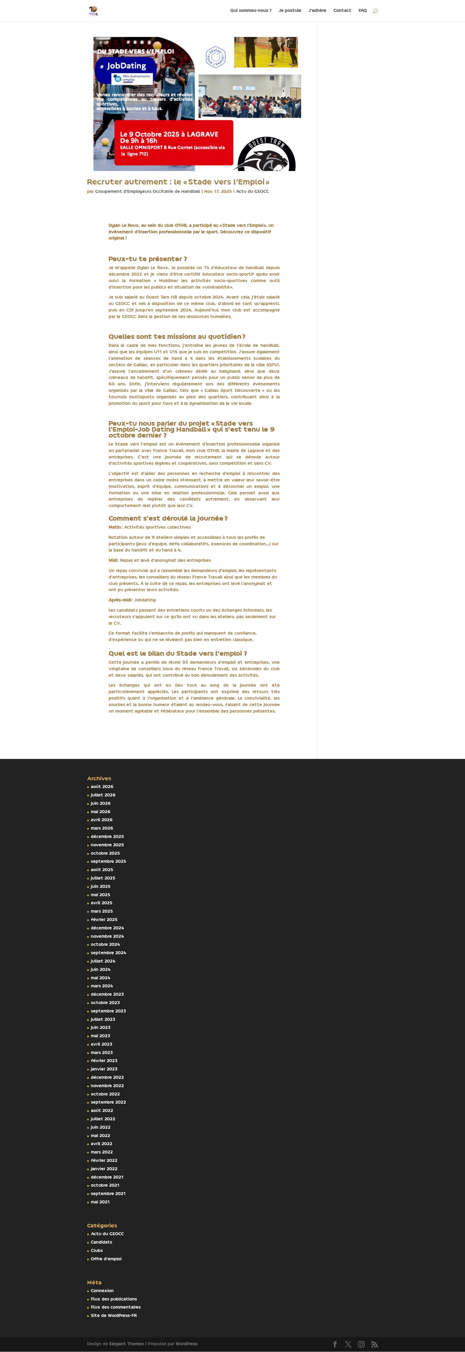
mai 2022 (100, 1136)
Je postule (290, 11)
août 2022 (102, 1111)
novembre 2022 (107, 1086)
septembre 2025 (108, 862)
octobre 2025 (105, 853)
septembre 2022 (108, 1102)
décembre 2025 (107, 837)
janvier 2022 (104, 1169)
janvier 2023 (104, 1069)
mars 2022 (102, 1152)
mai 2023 (100, 1036)
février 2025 (104, 920)
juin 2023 (101, 1028)
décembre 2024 (107, 928)
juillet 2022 (103, 1119)
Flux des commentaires (116, 1307)
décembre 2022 (107, 1078)
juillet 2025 (103, 878)
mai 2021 (100, 1202)
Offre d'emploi (106, 1259)
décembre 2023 (107, 995)
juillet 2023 (103, 1020)
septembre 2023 (108, 1011)
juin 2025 (101, 887)
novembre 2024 (107, 937)
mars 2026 (102, 828)
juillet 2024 (103, 961)
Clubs (97, 1251)
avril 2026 (102, 820)
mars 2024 (102, 986)
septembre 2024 (108, 953)
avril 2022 (101, 1144)
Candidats (101, 1242)
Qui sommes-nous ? (251, 11)
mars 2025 (102, 911)
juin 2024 (101, 970)
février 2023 (104, 1061)
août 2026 (102, 787)
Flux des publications (114, 1299)
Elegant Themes (127, 1344)
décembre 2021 (107, 1177)
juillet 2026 (103, 795)
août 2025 (102, 870)
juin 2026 (101, 804)
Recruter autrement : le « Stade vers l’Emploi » (178, 182)
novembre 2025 (107, 845)
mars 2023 (102, 1053)
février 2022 (104, 1161)
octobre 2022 (105, 1094)
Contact (342, 11)
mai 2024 (100, 978)
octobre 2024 (105, 945)
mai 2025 (100, 895)
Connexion (102, 1291)
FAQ (363, 11)
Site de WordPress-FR (114, 1316)
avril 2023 (101, 1044)
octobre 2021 (105, 1185)
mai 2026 (101, 812)
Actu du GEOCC (252, 192)
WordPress (187, 1344)
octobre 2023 (105, 1003)
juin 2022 (101, 1127)
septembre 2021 (108, 1194)
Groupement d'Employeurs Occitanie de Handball (147, 192)
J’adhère (317, 11)
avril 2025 (101, 903)
